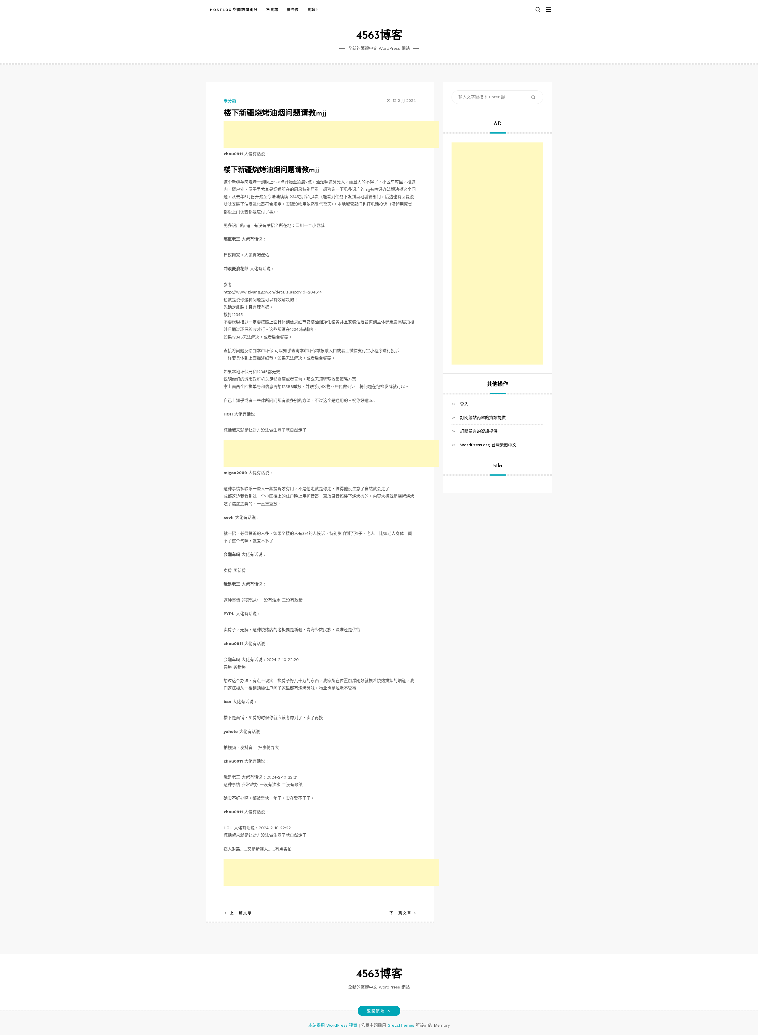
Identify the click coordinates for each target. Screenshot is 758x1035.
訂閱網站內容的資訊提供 (483, 417)
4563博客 (379, 36)
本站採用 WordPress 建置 (333, 1025)
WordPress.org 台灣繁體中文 (488, 444)
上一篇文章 (241, 913)
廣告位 (293, 10)
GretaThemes (401, 1025)
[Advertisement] (331, 134)
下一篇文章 (400, 913)
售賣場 (272, 10)
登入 (464, 403)
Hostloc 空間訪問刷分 (234, 10)
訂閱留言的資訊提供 (478, 431)
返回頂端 (376, 1011)
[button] (538, 10)
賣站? (312, 10)
